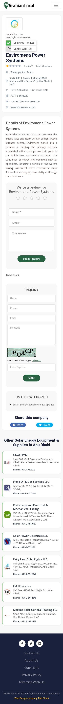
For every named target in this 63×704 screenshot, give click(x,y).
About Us (31, 660)
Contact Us (32, 653)
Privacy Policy (31, 675)
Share (19, 425)
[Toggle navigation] (56, 5)
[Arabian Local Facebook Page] (22, 643)
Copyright (31, 668)
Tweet (46, 425)
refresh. (36, 360)
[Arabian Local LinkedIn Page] (39, 643)
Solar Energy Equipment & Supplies (33, 404)
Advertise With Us (31, 682)
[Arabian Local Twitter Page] (31, 643)
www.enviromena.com (22, 107)
